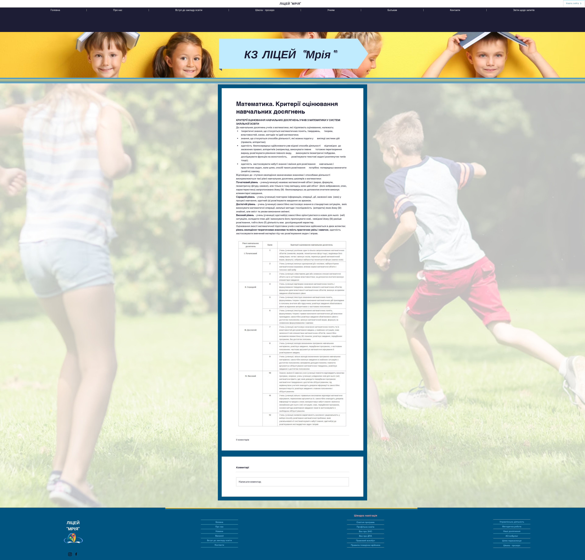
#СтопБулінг (512, 536)
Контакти (219, 545)
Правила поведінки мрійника (365, 545)
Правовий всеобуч (365, 540)
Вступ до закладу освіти (219, 540)
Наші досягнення (511, 531)
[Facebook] (76, 554)
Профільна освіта (365, 527)
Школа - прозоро (511, 545)
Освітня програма (365, 522)
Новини (219, 531)
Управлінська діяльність (512, 522)
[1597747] (70, 554)
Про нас (219, 526)
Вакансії (219, 536)
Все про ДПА (365, 536)
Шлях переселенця (511, 540)
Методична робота (511, 526)
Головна (219, 522)
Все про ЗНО (365, 531)
